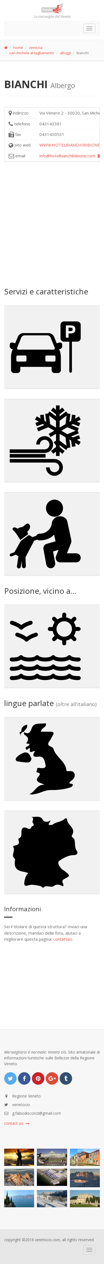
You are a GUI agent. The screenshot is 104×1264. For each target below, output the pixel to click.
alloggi (65, 52)
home (18, 47)
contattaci (62, 939)
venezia (35, 47)
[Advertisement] (52, 224)
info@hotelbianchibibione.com (68, 155)
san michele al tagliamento (31, 52)
